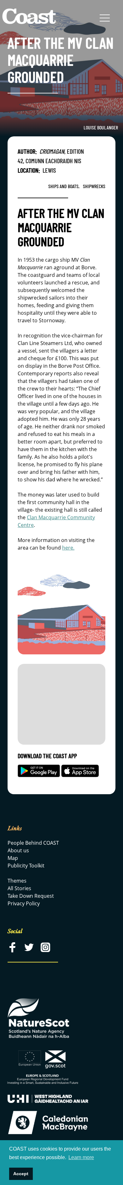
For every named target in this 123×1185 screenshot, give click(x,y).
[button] (104, 18)
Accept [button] (20, 1173)
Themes (17, 880)
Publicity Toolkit (26, 865)
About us (18, 850)
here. (68, 547)
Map (13, 858)
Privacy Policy (24, 903)
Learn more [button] (81, 1157)
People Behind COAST (33, 842)
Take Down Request (31, 895)
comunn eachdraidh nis (53, 160)
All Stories (19, 888)
